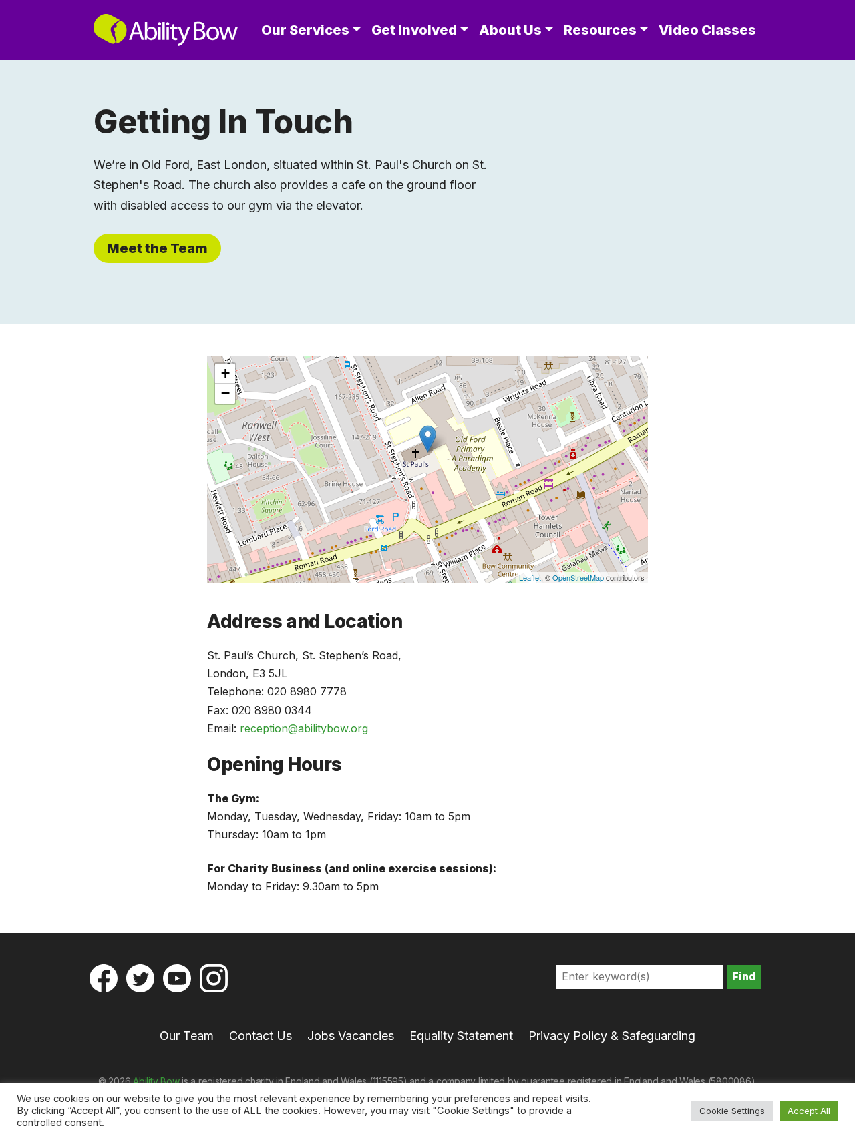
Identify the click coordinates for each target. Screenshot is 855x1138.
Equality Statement (461, 1036)
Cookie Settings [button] (732, 1110)
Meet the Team (157, 248)
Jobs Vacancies (350, 1036)
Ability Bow (156, 1081)
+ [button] (225, 373)
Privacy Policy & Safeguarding (611, 1036)
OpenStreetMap (578, 577)
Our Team (187, 1036)
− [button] (225, 393)
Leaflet (530, 577)
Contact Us (260, 1036)
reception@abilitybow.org (304, 728)
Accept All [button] (809, 1110)
